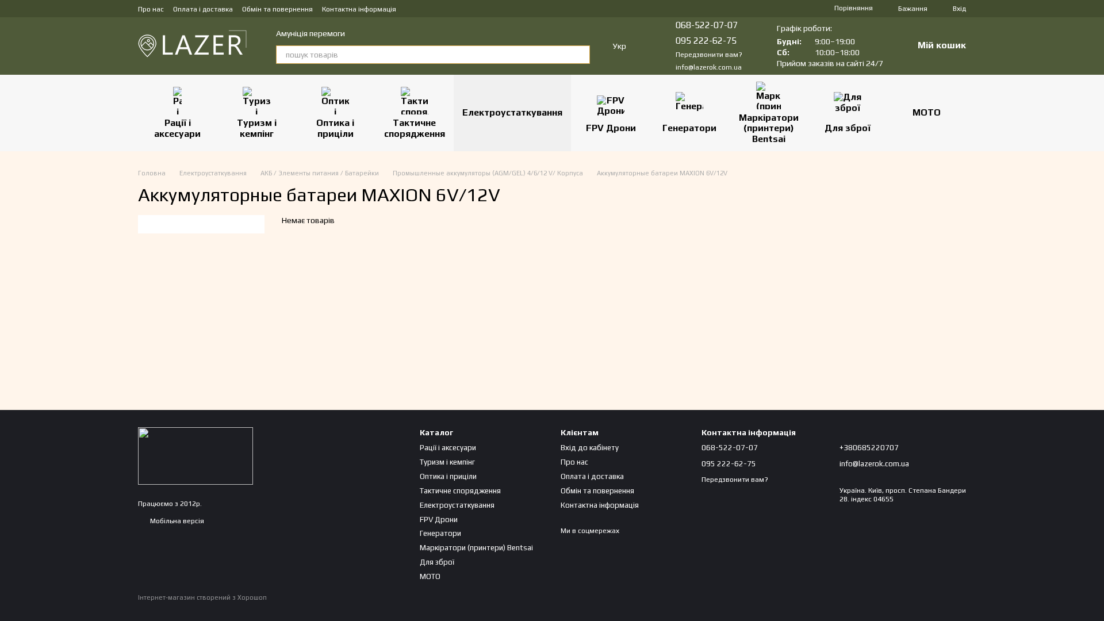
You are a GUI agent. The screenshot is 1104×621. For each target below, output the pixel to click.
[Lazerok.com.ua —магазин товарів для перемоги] (195, 455)
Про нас (151, 9)
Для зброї (848, 127)
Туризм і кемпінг (257, 128)
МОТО (927, 112)
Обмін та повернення (277, 9)
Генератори (689, 127)
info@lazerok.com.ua (709, 67)
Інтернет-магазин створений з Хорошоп (202, 597)
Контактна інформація (359, 9)
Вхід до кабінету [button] (590, 447)
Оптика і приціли (335, 128)
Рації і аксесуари (177, 128)
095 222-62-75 (706, 40)
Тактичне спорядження (414, 128)
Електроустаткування (512, 112)
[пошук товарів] (581, 54)
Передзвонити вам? (709, 55)
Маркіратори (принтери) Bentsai (769, 128)
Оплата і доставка (203, 9)
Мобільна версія (176, 521)
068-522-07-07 (707, 25)
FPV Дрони (611, 127)
